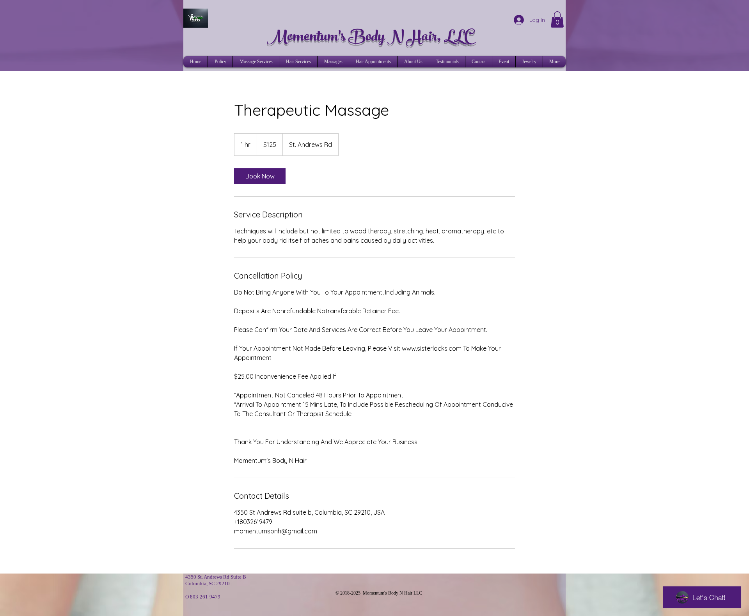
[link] (260, 176)
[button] (557, 19)
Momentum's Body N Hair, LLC (371, 38)
